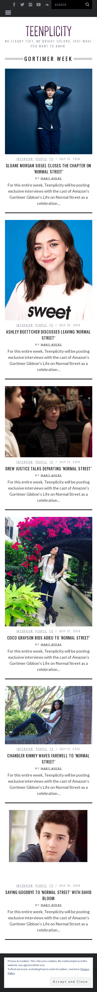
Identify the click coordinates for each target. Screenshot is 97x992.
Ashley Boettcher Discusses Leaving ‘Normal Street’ (48, 335)
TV (51, 159)
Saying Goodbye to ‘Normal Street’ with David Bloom (48, 895)
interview (24, 159)
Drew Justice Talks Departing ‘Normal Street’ (48, 468)
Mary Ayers (51, 178)
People (41, 159)
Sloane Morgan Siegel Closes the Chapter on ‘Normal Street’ (48, 169)
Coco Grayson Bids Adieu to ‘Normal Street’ (48, 638)
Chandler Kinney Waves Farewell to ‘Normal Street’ (48, 759)
